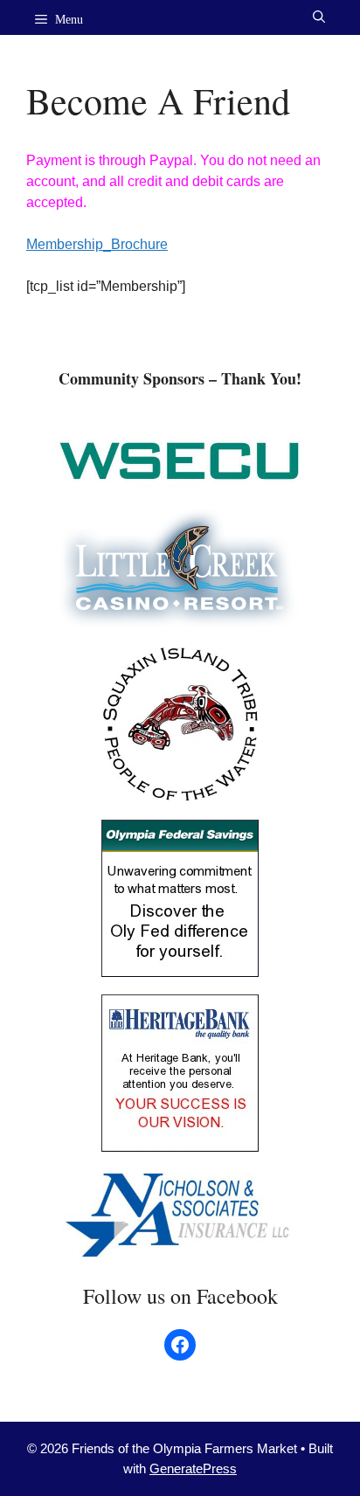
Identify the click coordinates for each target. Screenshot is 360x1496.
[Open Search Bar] (319, 17)
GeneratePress (193, 1468)
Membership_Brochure (97, 244)
